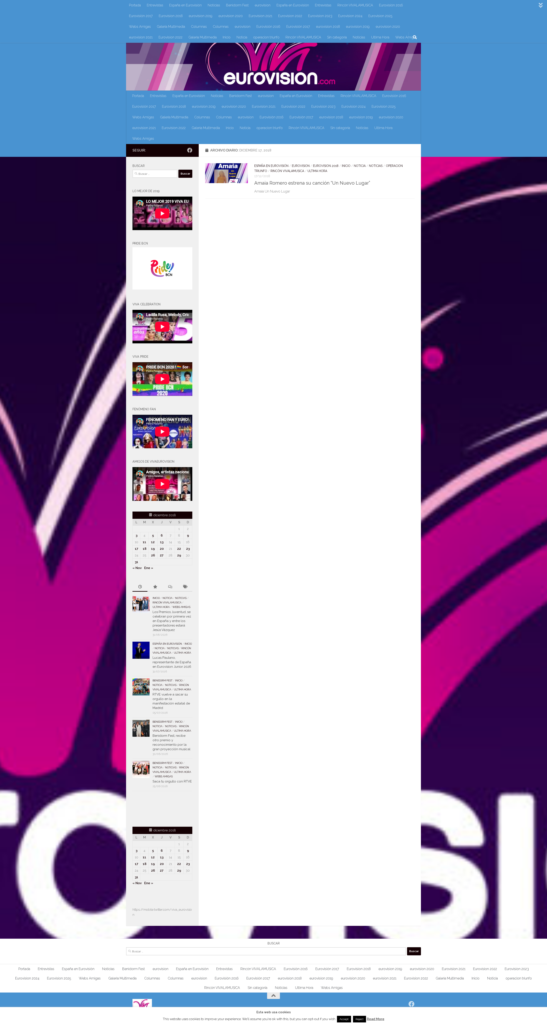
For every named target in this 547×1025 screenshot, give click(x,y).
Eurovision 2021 (260, 16)
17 (136, 549)
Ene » (148, 568)
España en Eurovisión (185, 5)
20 (162, 549)
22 (179, 549)
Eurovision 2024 (350, 16)
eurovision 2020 (230, 16)
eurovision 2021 (141, 37)
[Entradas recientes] (139, 587)
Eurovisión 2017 (141, 16)
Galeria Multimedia (171, 27)
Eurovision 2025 (380, 16)
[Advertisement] (157, 808)
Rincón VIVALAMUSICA (355, 5)
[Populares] (154, 587)
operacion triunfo (266, 37)
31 (136, 562)
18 (144, 549)
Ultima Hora (380, 37)
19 (153, 549)
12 (153, 542)
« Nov (137, 568)
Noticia (242, 37)
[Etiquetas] (184, 587)
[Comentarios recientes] (169, 587)
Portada (135, 5)
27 (161, 555)
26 (153, 555)
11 (144, 542)
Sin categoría (337, 37)
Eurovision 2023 (320, 16)
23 (188, 549)
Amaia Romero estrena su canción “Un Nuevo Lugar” (312, 183)
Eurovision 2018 (171, 16)
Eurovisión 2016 (391, 5)
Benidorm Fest (237, 5)
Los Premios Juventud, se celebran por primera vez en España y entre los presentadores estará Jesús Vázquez (172, 621)
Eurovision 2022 (290, 16)
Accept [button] (344, 1019)
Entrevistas (155, 5)
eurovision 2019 (200, 16)
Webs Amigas (140, 27)
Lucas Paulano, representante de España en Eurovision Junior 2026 (172, 662)
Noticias (214, 5)
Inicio (227, 37)
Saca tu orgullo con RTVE (172, 781)
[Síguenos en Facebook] (189, 150)
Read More (375, 1019)
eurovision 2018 (328, 27)
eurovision (263, 5)
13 (161, 542)
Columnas (199, 27)
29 (179, 555)
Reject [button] (359, 1019)
